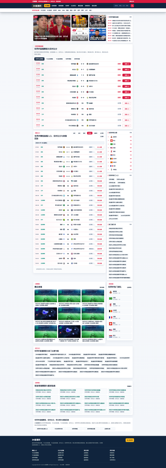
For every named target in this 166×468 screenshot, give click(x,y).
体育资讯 (87, 5)
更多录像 (102, 287)
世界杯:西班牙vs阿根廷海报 (115, 241)
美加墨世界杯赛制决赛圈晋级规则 (116, 199)
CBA (63, 10)
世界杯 (67, 5)
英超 (67, 10)
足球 (79, 133)
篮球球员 (86, 460)
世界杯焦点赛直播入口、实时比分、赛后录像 (47, 1)
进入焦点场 (130, 440)
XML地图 (62, 464)
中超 (90, 10)
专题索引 (129, 386)
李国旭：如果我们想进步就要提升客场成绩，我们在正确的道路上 (121, 30)
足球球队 (86, 452)
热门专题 (112, 457)
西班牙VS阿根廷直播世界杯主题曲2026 (118, 258)
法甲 (86, 10)
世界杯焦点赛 (35, 10)
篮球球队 (86, 457)
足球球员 (86, 455)
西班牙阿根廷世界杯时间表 (115, 248)
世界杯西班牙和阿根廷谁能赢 (115, 235)
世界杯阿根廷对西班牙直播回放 (116, 238)
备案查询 (68, 464)
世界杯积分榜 (112, 182)
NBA (59, 10)
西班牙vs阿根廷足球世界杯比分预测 (117, 245)
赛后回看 (80, 5)
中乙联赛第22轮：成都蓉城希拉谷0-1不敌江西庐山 (121, 33)
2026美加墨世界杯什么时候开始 (116, 205)
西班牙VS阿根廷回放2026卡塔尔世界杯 (118, 254)
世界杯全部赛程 (39, 59)
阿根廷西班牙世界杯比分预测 (115, 231)
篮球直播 (61, 5)
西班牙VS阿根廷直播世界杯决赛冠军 (117, 268)
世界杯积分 (112, 460)
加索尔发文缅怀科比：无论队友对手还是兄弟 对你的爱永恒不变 (121, 23)
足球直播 (54, 5)
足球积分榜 (107, 428)
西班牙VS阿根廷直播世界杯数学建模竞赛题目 (119, 277)
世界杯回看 (61, 460)
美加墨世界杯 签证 (68, 361)
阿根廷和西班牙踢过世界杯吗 (115, 228)
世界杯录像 (77, 59)
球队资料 (94, 5)
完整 (131, 132)
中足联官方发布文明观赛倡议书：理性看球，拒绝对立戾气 (121, 40)
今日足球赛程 (49, 59)
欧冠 (71, 10)
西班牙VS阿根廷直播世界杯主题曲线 (117, 261)
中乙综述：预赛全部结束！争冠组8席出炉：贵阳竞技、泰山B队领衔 (121, 28)
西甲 (75, 10)
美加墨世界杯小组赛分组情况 (115, 202)
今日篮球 (49, 10)
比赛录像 (60, 457)
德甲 (82, 10)
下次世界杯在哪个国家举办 (54, 361)
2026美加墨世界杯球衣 (114, 192)
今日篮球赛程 (59, 59)
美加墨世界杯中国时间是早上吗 (116, 189)
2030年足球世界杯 (125, 215)
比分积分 (73, 5)
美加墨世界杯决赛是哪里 (114, 209)
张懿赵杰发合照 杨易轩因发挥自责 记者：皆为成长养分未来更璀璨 (121, 20)
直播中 (95, 133)
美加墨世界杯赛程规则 (96, 361)
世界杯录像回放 (121, 182)
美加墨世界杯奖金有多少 (82, 361)
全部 (74, 133)
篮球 (84, 133)
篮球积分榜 (61, 455)
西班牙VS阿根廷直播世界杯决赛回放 (117, 264)
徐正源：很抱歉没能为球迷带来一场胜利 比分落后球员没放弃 (121, 38)
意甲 (79, 10)
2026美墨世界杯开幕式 (114, 186)
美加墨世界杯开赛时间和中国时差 (116, 212)
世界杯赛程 (68, 59)
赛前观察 (112, 455)
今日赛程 (47, 5)
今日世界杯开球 (59, 428)
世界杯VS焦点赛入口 (42, 428)
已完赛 (101, 136)
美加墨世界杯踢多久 (113, 215)
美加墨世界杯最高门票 (41, 364)
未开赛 (101, 133)
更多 (131, 17)
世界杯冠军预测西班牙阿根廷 (115, 251)
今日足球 (43, 10)
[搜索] (132, 5)
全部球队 (129, 287)
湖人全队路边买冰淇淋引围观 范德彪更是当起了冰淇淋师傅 (122, 25)
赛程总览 (132, 1)
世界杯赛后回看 (91, 428)
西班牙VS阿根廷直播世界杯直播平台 (117, 271)
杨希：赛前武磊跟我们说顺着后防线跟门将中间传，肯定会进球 (121, 35)
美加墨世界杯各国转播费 (111, 361)
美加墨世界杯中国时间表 (114, 195)
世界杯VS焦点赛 (120, 179)
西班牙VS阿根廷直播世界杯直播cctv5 (118, 274)
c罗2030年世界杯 (113, 218)
